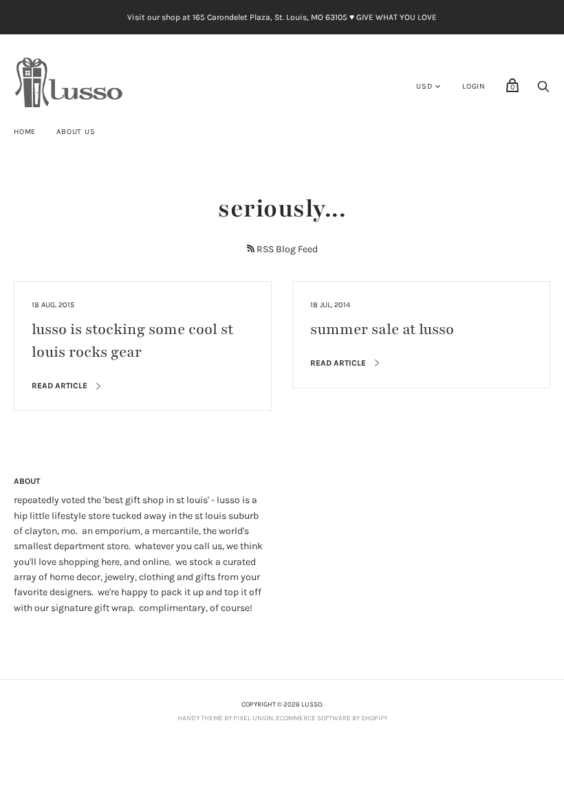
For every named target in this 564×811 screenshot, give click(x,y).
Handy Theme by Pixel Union (225, 718)
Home (25, 131)
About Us (75, 131)
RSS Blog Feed (287, 249)
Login (474, 86)
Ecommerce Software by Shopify (331, 718)
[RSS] (250, 248)
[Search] (543, 90)
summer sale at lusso (382, 330)
